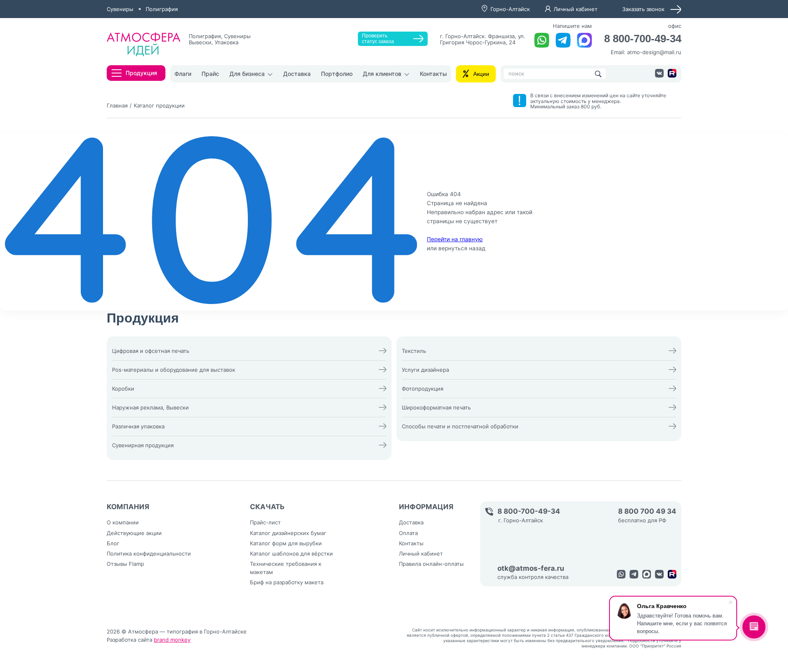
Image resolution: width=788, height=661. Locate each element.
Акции (481, 74)
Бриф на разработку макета (286, 582)
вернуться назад (462, 248)
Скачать (267, 507)
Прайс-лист (265, 522)
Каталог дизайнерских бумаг (288, 533)
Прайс (210, 73)
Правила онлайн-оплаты (431, 563)
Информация (426, 507)
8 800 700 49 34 (647, 511)
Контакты (433, 73)
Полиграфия (162, 9)
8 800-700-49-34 (642, 39)
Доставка (297, 73)
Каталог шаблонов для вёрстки (291, 553)
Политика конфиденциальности (149, 553)
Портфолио (337, 73)
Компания (128, 507)
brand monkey (172, 639)
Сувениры (120, 9)
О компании (123, 522)
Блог (113, 543)
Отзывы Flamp (125, 563)
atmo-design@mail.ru (654, 52)
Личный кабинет (576, 9)
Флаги (182, 73)
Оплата (408, 533)
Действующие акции (134, 533)
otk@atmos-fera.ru (530, 568)
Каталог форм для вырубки (286, 543)
